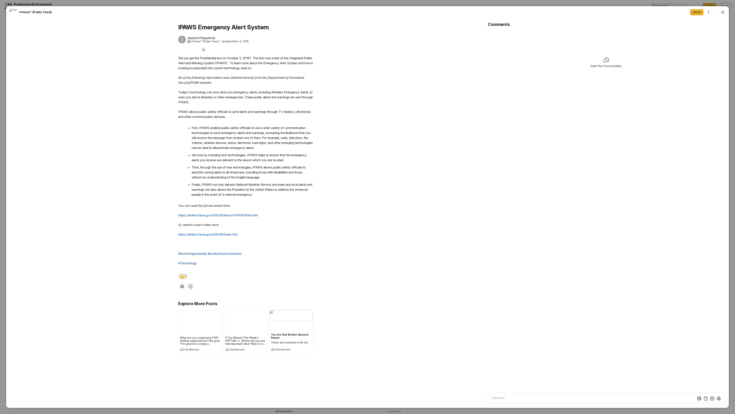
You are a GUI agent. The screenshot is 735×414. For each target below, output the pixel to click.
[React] (182, 286)
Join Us (697, 12)
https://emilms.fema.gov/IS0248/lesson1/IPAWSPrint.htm (218, 215)
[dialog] (367, 207)
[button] (182, 276)
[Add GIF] (712, 398)
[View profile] (182, 350)
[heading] (196, 350)
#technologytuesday (192, 253)
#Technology (187, 263)
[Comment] (190, 286)
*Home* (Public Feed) (205, 41)
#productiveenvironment (225, 253)
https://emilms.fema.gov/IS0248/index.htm (208, 234)
